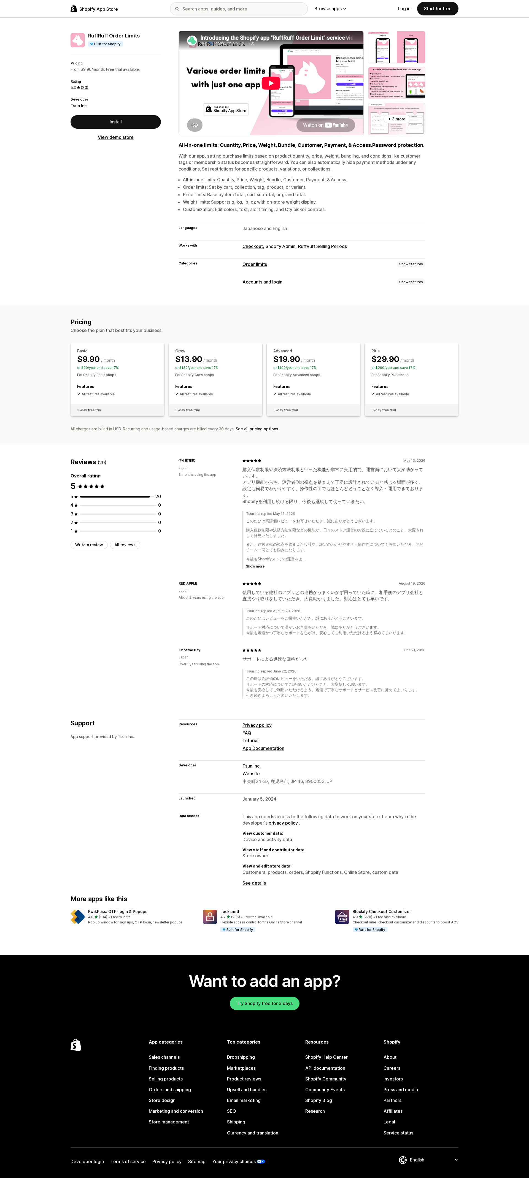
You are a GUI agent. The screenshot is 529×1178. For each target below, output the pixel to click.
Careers (392, 1068)
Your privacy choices (234, 1161)
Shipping (236, 1122)
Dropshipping (241, 1057)
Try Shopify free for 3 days (265, 1003)
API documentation (325, 1068)
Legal (389, 1122)
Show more (255, 566)
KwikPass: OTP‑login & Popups (117, 911)
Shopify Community (325, 1079)
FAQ (246, 733)
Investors (393, 1079)
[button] (132, 917)
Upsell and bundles (246, 1089)
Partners (392, 1100)
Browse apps (328, 8)
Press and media (401, 1089)
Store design (162, 1100)
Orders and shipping (170, 1089)
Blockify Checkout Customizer (382, 911)
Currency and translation (252, 1133)
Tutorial (250, 740)
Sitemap (197, 1161)
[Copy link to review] (198, 460)
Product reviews (244, 1079)
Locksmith (230, 911)
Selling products (166, 1079)
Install (116, 122)
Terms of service (128, 1161)
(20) (84, 87)
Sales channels (164, 1057)
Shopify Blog (318, 1100)
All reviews (125, 544)
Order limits (254, 264)
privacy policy (283, 823)
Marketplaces (241, 1068)
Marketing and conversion (176, 1111)
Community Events (325, 1089)
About (390, 1057)
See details (254, 883)
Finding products (166, 1068)
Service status (398, 1133)
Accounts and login (262, 282)
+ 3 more (397, 119)
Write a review (89, 544)
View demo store (116, 137)
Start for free (438, 8)
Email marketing (244, 1100)
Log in (404, 8)
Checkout (252, 246)
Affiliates (393, 1111)
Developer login (87, 1161)
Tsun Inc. (79, 105)
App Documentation (263, 748)
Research (315, 1111)
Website (251, 773)
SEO (231, 1111)
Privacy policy (257, 725)
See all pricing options (257, 428)
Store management (169, 1122)
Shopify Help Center (326, 1057)
